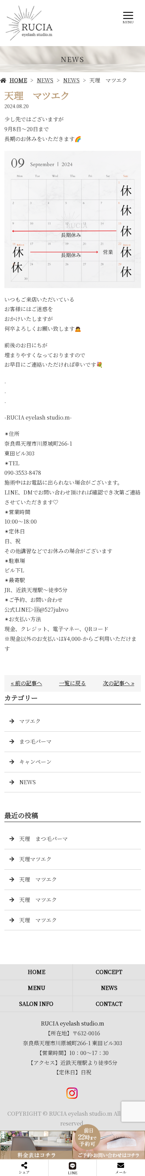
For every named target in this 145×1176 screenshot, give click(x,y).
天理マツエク (35, 859)
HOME (18, 80)
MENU (36, 988)
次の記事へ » (118, 683)
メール (120, 1172)
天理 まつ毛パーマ (43, 839)
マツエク (30, 721)
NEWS (45, 80)
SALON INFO (36, 1004)
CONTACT (109, 1004)
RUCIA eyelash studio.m (72, 1023)
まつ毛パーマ (35, 741)
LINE (73, 1172)
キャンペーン (35, 762)
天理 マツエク (38, 879)
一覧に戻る (72, 683)
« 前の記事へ (26, 683)
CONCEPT (109, 972)
